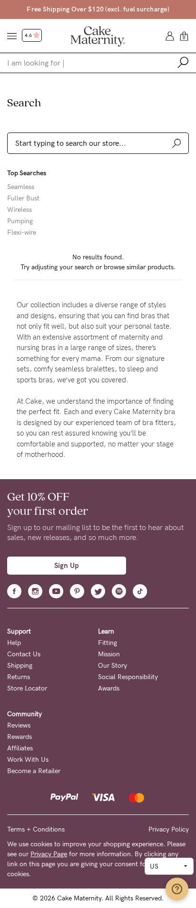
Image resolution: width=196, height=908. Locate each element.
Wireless (19, 210)
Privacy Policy (168, 829)
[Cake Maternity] (97, 35)
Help (14, 643)
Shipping (19, 666)
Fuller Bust (23, 198)
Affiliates (20, 748)
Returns (18, 677)
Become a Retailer (33, 771)
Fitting (107, 643)
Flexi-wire (21, 232)
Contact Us (23, 654)
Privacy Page (48, 854)
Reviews (18, 725)
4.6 (29, 35)
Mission (109, 654)
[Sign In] (170, 35)
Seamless (20, 187)
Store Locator (27, 688)
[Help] (177, 889)
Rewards (19, 737)
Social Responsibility (128, 677)
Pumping (20, 221)
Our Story (112, 666)
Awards (108, 688)
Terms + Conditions (36, 829)
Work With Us (28, 760)
